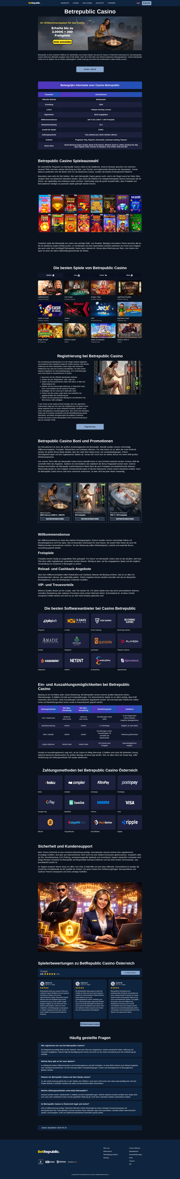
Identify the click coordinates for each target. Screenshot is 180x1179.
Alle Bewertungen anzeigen (90, 1024)
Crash (102, 275)
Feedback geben (130, 973)
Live (75, 275)
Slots (128, 275)
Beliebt (48, 275)
